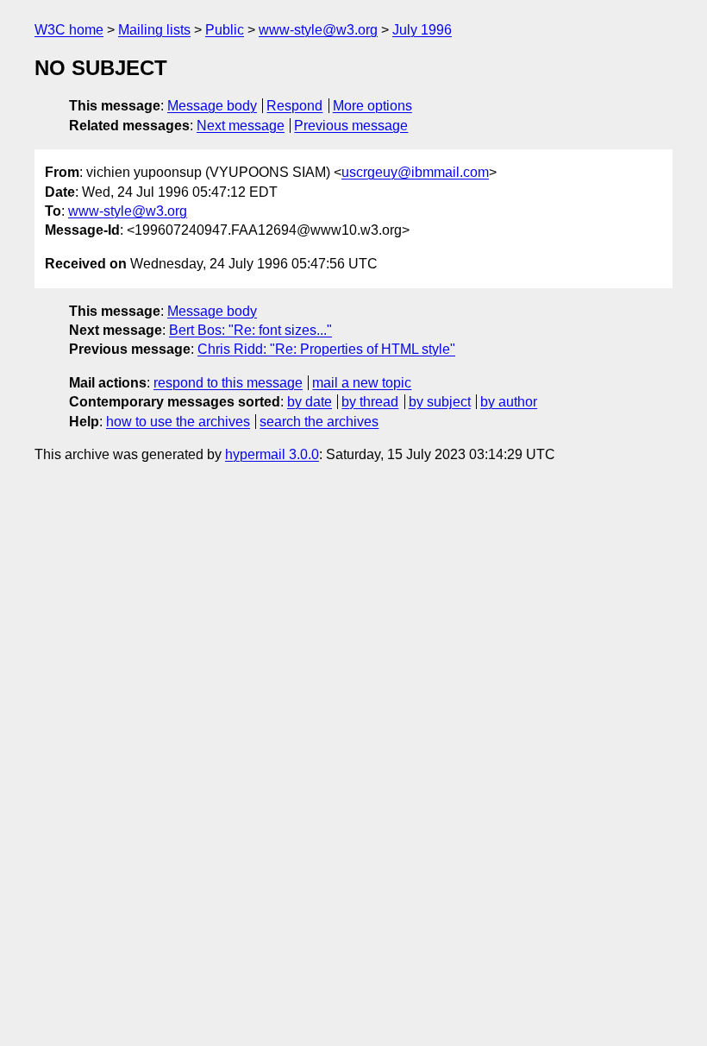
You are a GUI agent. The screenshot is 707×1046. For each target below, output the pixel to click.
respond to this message (228, 382)
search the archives (319, 421)
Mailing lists (154, 29)
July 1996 (422, 29)
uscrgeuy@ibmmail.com (415, 172)
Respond (294, 105)
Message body (212, 105)
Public (224, 29)
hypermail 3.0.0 (272, 454)
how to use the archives (178, 421)
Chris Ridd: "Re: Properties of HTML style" (326, 349)
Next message (241, 125)
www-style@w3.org (318, 29)
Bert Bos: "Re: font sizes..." (250, 330)
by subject (440, 401)
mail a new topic (361, 382)
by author (508, 401)
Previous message (351, 125)
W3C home (68, 29)
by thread (369, 401)
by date (309, 401)
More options (372, 105)
